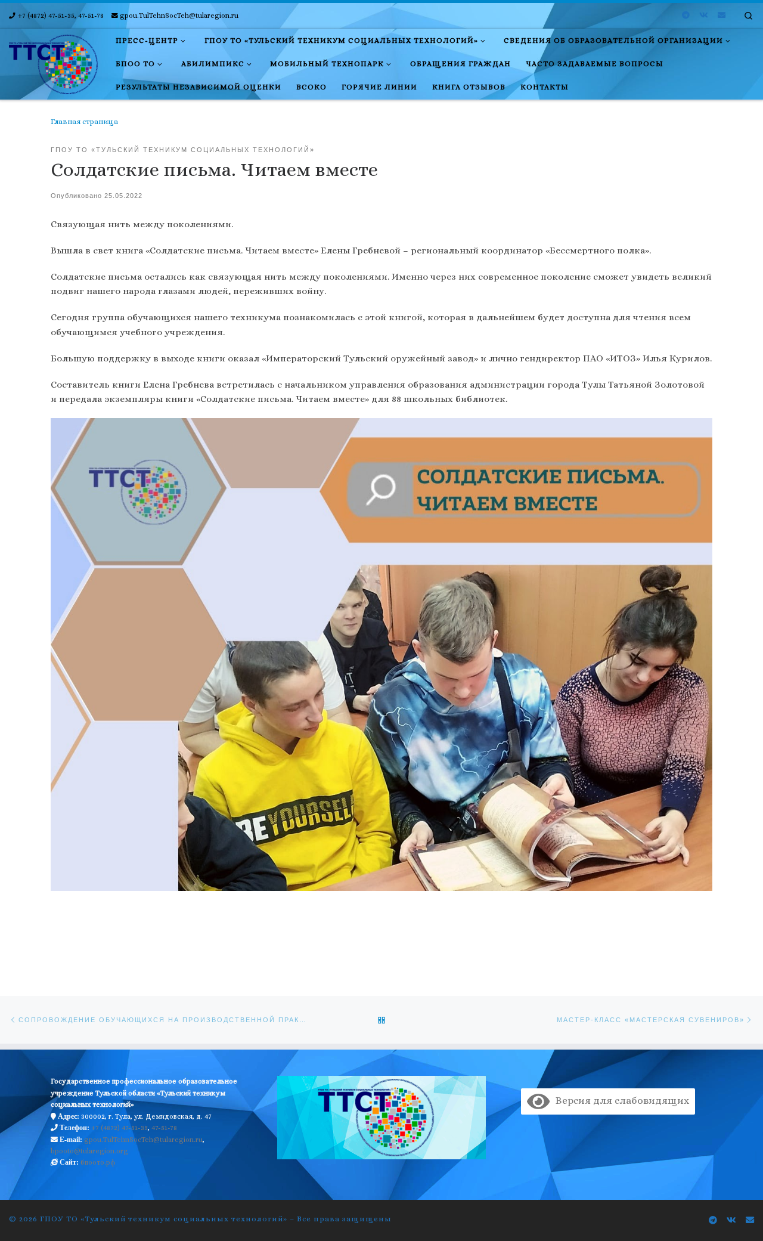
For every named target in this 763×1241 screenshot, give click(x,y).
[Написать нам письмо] (721, 15)
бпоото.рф (98, 1162)
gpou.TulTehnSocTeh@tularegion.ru (143, 1139)
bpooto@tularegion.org (89, 1151)
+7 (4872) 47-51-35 (119, 1128)
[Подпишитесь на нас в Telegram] (686, 15)
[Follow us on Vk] (703, 15)
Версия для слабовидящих (619, 1100)
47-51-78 (164, 1128)
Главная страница (84, 121)
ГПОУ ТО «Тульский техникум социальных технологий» (163, 1218)
